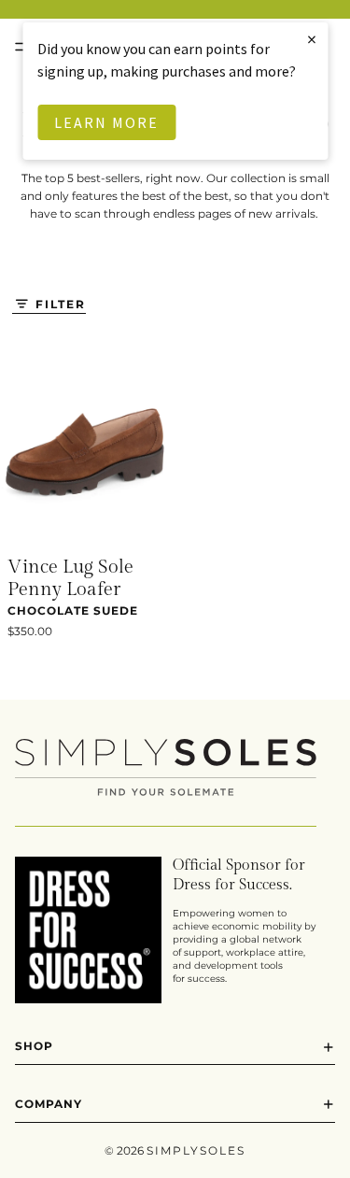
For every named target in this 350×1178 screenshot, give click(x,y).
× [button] (312, 38)
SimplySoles (196, 1150)
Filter (60, 304)
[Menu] (21, 46)
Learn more (106, 122)
